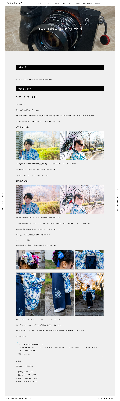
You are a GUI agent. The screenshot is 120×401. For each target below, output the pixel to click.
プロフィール (47, 3)
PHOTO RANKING (87, 3)
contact (117, 210)
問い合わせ (98, 3)
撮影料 (64, 3)
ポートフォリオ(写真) (74, 3)
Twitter (2, 202)
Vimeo (2, 208)
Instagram (2, 194)
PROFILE (117, 191)
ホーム (39, 3)
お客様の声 (57, 3)
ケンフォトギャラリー (16, 3)
